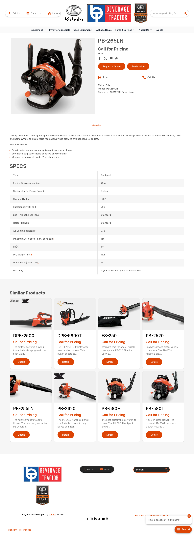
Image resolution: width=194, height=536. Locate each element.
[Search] (166, 469)
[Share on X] (105, 58)
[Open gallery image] (53, 76)
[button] (14, 13)
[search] (185, 13)
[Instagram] (91, 518)
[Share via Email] (111, 58)
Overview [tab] (97, 125)
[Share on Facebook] (99, 58)
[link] (55, 13)
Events (159, 30)
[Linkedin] (95, 518)
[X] (99, 518)
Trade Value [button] (138, 66)
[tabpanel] (53, 76)
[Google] (107, 518)
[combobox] (169, 13)
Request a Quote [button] (112, 66)
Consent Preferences (19, 529)
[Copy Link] (116, 58)
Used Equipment (82, 30)
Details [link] (21, 361)
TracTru (52, 514)
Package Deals (103, 30)
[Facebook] (87, 518)
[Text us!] (183, 529)
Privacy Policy (141, 515)
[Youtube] (103, 518)
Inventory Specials (59, 30)
